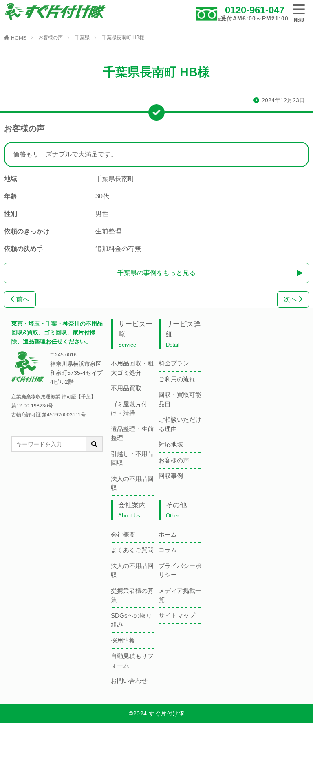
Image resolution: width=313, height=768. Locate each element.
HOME (18, 37)
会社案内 (132, 510)
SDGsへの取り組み (131, 620)
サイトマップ (177, 615)
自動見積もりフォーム (132, 660)
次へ (291, 299)
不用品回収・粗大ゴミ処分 (132, 368)
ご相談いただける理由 (180, 424)
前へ (22, 299)
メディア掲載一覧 (180, 595)
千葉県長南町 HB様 (123, 37)
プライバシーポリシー (180, 570)
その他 (176, 510)
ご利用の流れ (177, 379)
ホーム (168, 534)
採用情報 (123, 640)
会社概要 (123, 534)
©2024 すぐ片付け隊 (156, 713)
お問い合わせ (129, 680)
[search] (94, 444)
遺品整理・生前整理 (132, 433)
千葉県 (82, 37)
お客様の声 (50, 37)
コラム (168, 549)
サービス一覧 (135, 334)
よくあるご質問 (132, 549)
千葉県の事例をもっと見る (156, 272)
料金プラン (174, 363)
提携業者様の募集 (132, 595)
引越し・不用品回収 (132, 458)
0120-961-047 (254, 9)
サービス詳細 (183, 334)
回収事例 (171, 475)
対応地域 (171, 444)
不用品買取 (126, 388)
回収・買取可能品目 (180, 399)
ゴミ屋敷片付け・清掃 (129, 409)
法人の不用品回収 (132, 483)
